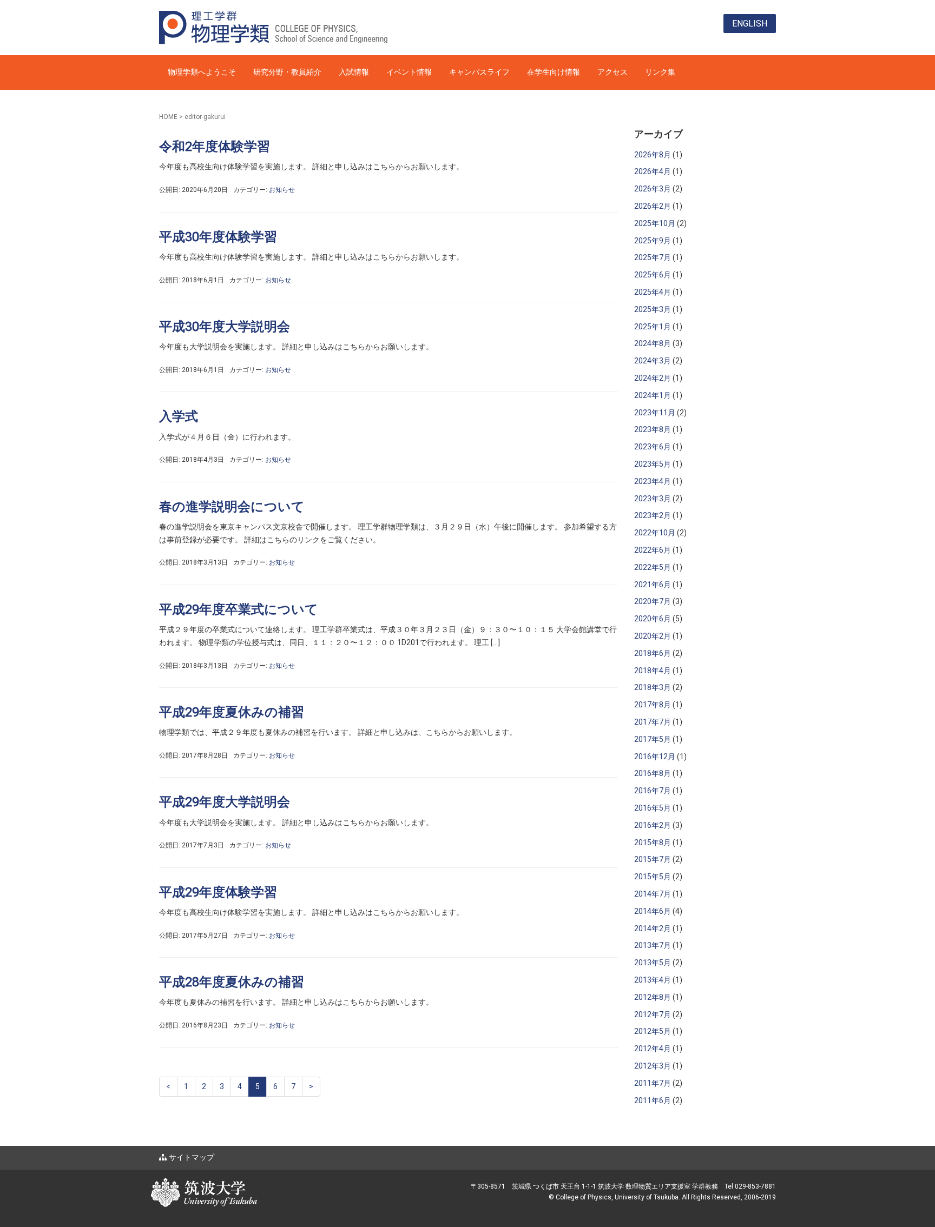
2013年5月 (652, 962)
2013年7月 (652, 945)
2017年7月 (652, 722)
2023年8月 (652, 429)
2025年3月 (652, 309)
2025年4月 (652, 292)
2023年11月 (654, 412)
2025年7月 (652, 257)
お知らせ (282, 190)
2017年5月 (652, 739)
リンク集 (660, 72)
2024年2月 (652, 378)
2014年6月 (652, 911)
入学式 (178, 416)
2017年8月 (652, 704)
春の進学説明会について (232, 506)
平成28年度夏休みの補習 (231, 982)
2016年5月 (652, 808)
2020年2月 (652, 636)
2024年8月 (652, 343)
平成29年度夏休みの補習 (231, 712)
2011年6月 (652, 1100)
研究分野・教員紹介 (287, 72)
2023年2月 (652, 515)
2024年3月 (652, 360)
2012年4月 (652, 1048)
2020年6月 (652, 618)
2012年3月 (652, 1066)
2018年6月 (652, 653)
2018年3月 (652, 687)
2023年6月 (652, 446)
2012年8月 (652, 997)
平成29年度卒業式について (238, 609)
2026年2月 (652, 206)
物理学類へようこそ (202, 72)
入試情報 (354, 72)
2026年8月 (652, 154)
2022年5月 (652, 567)
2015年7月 (652, 859)
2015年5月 (652, 876)
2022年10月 (654, 532)
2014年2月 (652, 928)
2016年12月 (654, 756)
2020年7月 (652, 601)
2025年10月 (654, 223)
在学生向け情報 (553, 72)
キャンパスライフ (479, 72)
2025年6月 (652, 274)
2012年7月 (652, 1014)
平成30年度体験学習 (218, 236)
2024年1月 (652, 395)
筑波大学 (256, 1183)
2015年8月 (652, 842)
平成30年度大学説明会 (224, 326)
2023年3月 (652, 498)
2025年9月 (652, 240)
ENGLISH (749, 23)
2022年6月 (652, 550)
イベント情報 (409, 72)
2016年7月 (652, 790)
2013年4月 (652, 980)
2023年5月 (652, 464)
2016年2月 (652, 825)
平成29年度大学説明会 (224, 802)
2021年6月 (652, 584)
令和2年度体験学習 (214, 146)
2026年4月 (652, 171)
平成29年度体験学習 (218, 892)
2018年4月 (652, 670)
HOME (168, 117)
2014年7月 (652, 894)
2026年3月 (652, 188)
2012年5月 (652, 1031)
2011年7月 (652, 1083)
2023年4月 (652, 481)
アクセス (612, 72)
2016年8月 (652, 773)
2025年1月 (652, 326)
